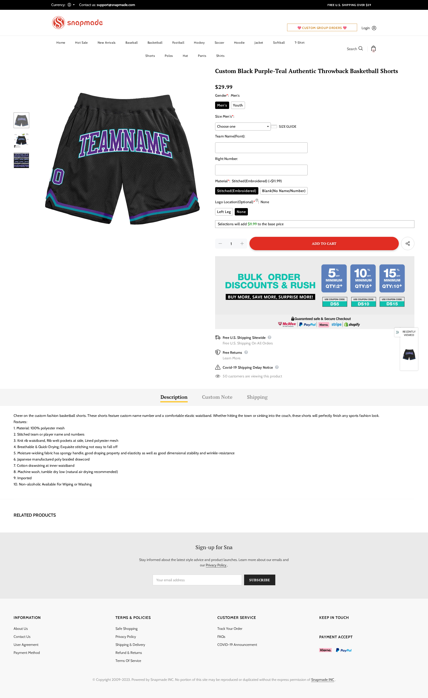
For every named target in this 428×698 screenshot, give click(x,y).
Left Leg (224, 212)
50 (225, 376)
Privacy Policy (216, 565)
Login (366, 28)
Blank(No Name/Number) (284, 191)
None (241, 212)
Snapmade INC (322, 680)
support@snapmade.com (116, 5)
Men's (222, 105)
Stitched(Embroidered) (236, 191)
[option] (121, 156)
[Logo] (80, 22)
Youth (238, 105)
